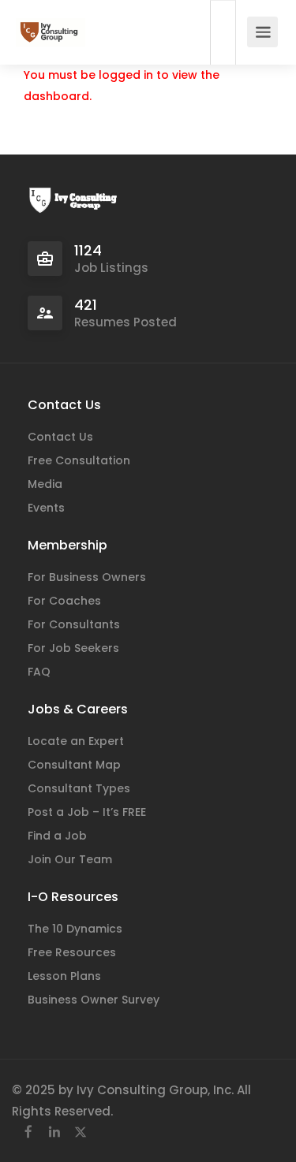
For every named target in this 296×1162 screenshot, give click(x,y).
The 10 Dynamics (75, 929)
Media (45, 484)
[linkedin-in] (54, 1132)
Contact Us (60, 437)
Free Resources (72, 952)
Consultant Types (79, 788)
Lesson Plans (64, 976)
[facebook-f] (28, 1132)
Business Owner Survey (93, 999)
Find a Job (57, 836)
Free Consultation (79, 460)
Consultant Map (74, 765)
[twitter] (80, 1132)
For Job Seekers (73, 648)
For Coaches (64, 601)
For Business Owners (87, 577)
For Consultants (74, 624)
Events (46, 508)
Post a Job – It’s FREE (87, 812)
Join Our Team (70, 859)
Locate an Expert (76, 741)
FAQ (39, 672)
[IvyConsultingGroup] (50, 24)
